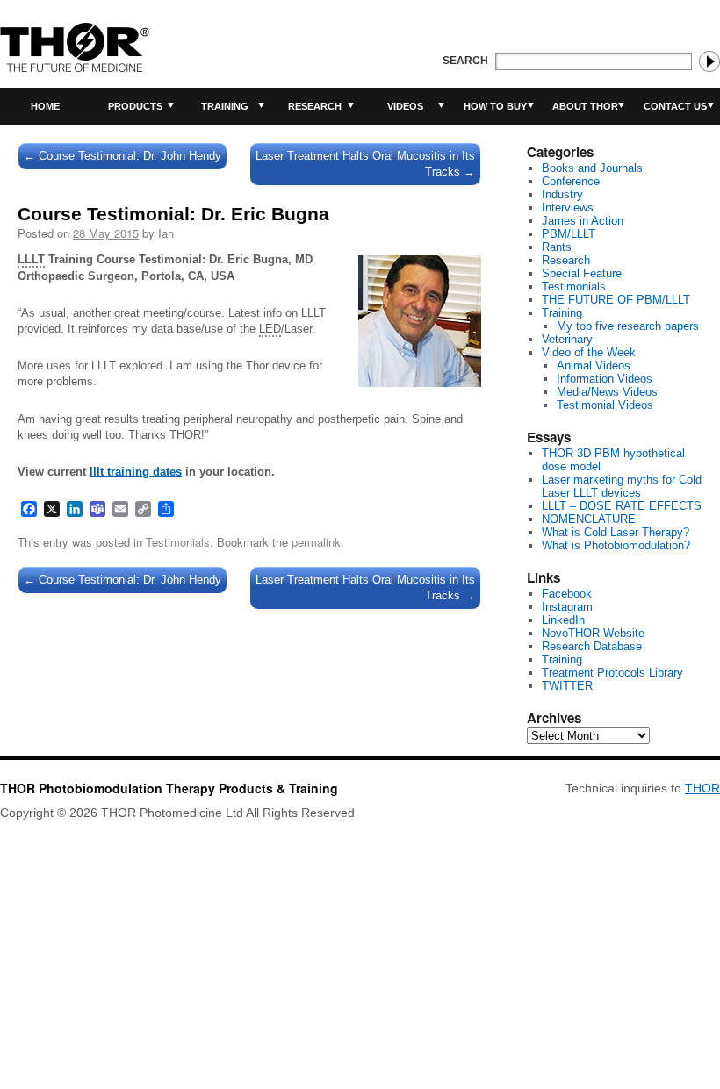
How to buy (495, 106)
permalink (316, 542)
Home (45, 106)
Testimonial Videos (605, 405)
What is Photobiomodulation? (616, 545)
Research (315, 106)
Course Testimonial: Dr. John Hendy (122, 155)
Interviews (568, 207)
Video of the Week (589, 352)
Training (224, 106)
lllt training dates (136, 471)
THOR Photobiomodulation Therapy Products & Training (169, 788)
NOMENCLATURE (589, 519)
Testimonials (178, 542)
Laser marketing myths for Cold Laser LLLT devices (622, 486)
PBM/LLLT (568, 233)
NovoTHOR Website (593, 633)
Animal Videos (593, 365)
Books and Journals (592, 168)
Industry (562, 194)
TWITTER (567, 685)
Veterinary (567, 339)
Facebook (567, 593)
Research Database (592, 646)
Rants (557, 247)
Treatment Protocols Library (612, 672)
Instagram (567, 606)
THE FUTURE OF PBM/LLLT (616, 299)
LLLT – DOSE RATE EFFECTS (622, 505)
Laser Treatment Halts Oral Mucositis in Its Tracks (365, 163)
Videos (405, 106)
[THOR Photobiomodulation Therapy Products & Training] (74, 47)
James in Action (582, 220)
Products (135, 106)
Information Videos (604, 378)
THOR (702, 788)
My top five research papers (628, 326)
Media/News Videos (607, 391)
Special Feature (582, 273)
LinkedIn (563, 620)
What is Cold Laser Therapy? (615, 532)
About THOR (585, 106)
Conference (571, 181)
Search (465, 60)
